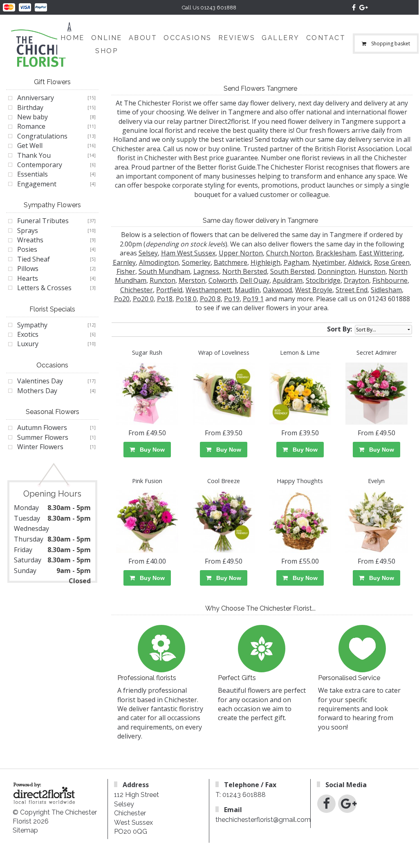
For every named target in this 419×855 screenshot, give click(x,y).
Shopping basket (390, 43)
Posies (27, 249)
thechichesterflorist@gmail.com (263, 820)
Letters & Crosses (44, 287)
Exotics (27, 334)
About (143, 38)
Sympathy (32, 324)
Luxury (27, 343)
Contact (326, 38)
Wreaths (30, 239)
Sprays (27, 230)
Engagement (36, 183)
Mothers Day (37, 390)
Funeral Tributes (43, 220)
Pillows (27, 268)
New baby (32, 116)
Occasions (188, 38)
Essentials (32, 174)
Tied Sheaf (33, 259)
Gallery (281, 38)
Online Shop (106, 44)
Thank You (34, 155)
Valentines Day (40, 380)
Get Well (30, 145)
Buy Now (151, 449)
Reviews (236, 38)
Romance (31, 126)
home (72, 38)
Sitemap (25, 830)
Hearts (27, 278)
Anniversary (35, 97)
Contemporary (39, 164)
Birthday (30, 107)
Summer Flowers (42, 437)
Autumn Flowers (42, 427)
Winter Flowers (40, 446)
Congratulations (42, 136)
